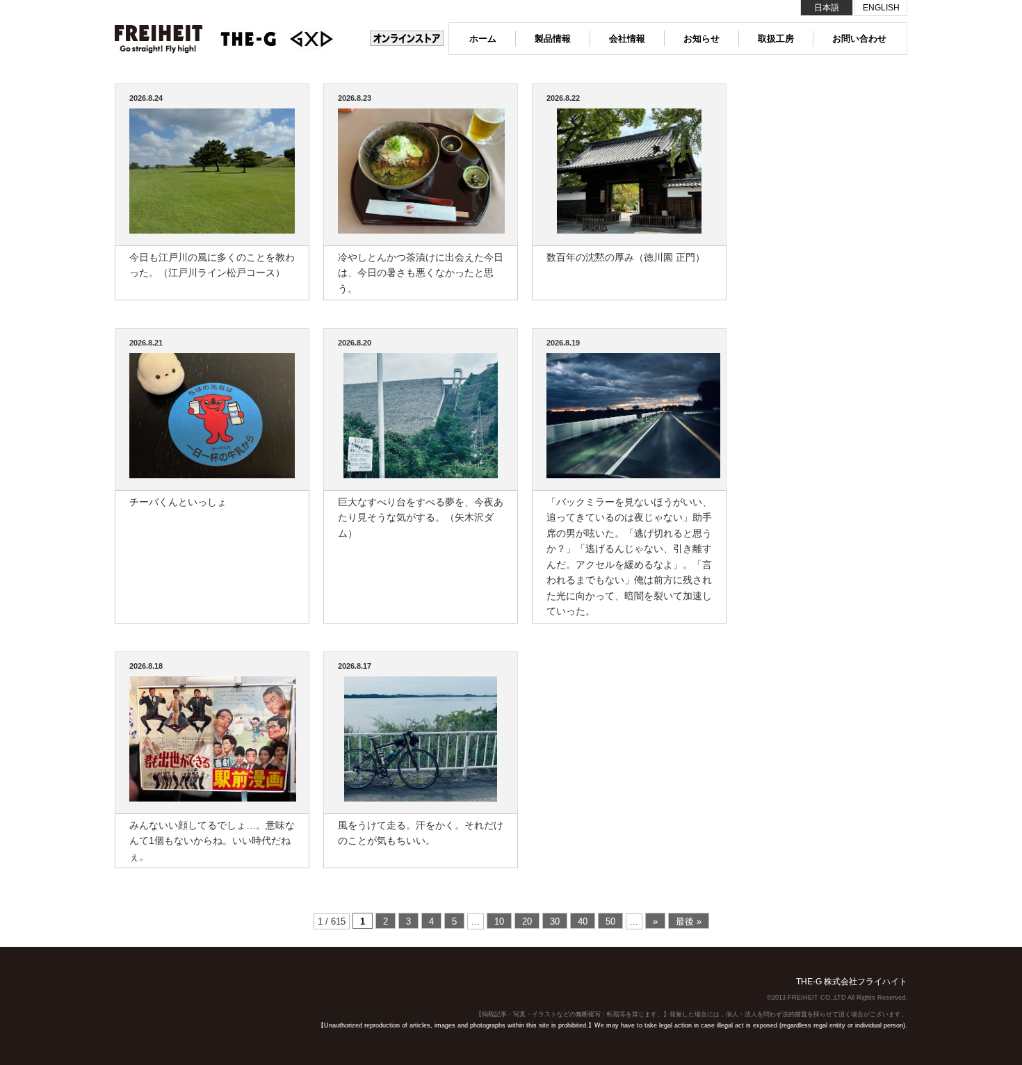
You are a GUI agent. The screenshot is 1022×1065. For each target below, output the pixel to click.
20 (527, 921)
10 (499, 921)
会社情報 (627, 38)
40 (582, 921)
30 (555, 921)
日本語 (826, 8)
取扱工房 (776, 38)
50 (610, 921)
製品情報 (553, 38)
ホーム (482, 38)
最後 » (688, 921)
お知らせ (701, 38)
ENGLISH (881, 8)
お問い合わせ (859, 38)
